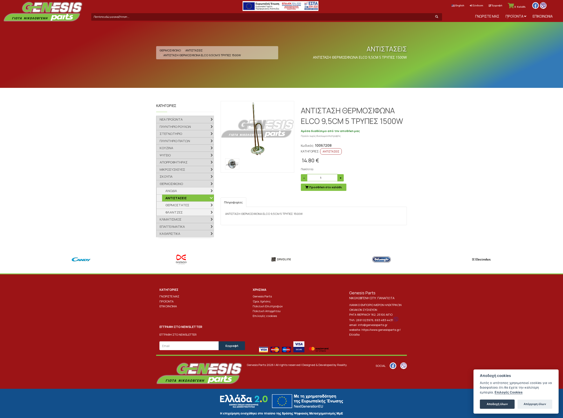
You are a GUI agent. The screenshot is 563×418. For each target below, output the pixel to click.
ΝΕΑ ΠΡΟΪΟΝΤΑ (171, 119)
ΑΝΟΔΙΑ (171, 190)
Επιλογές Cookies (509, 392)
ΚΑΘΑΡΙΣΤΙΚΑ (170, 233)
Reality (342, 365)
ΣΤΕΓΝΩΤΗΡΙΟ (171, 133)
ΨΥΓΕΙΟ (165, 155)
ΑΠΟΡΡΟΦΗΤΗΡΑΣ (174, 162)
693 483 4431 (384, 320)
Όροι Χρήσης (262, 301)
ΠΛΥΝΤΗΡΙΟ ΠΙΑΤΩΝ (175, 141)
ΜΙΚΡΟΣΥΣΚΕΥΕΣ (172, 169)
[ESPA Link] (280, 6)
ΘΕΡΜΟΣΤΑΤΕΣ (177, 205)
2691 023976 (364, 320)
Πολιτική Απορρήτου (267, 311)
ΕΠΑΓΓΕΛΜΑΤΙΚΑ (172, 226)
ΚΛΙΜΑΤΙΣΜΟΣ (170, 219)
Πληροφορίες (233, 202)
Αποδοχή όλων (497, 404)
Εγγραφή (496, 5)
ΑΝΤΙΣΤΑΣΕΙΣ (194, 50)
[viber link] (543, 5)
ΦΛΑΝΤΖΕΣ (174, 212)
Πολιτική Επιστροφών (268, 306)
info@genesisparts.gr (373, 325)
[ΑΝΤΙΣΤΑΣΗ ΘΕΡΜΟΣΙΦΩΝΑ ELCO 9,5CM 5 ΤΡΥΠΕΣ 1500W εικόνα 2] (232, 163)
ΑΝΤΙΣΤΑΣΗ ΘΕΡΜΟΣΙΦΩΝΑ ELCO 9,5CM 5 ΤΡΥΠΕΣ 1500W (202, 55)
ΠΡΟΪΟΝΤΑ (515, 16)
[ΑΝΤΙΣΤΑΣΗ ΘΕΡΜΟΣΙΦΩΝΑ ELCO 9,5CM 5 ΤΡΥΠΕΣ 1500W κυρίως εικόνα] (257, 128)
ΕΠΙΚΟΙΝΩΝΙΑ (543, 16)
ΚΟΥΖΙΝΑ (166, 148)
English (459, 5)
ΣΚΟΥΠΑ (166, 176)
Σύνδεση (477, 5)
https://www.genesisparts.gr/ (381, 330)
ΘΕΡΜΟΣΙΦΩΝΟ (170, 50)
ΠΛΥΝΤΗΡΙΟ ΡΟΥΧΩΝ (175, 126)
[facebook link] (535, 5)
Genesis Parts (262, 296)
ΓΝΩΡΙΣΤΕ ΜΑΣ (487, 16)
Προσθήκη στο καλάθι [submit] (325, 187)
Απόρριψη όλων (535, 404)
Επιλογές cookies (265, 316)
